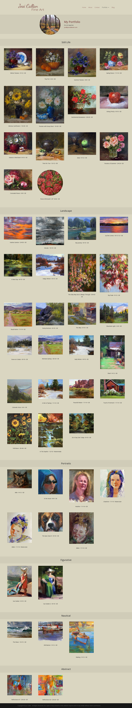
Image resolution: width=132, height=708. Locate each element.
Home (84, 7)
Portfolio (104, 7)
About (90, 7)
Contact (97, 7)
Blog (113, 7)
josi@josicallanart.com (70, 27)
